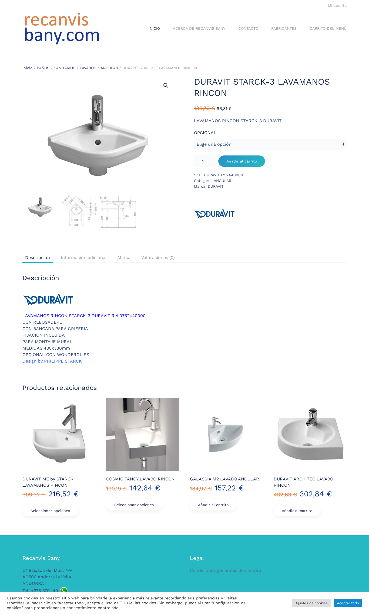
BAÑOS (43, 68)
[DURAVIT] (214, 214)
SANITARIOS (64, 68)
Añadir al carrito (241, 161)
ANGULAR (109, 68)
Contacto (248, 28)
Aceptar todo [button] (348, 603)
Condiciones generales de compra (225, 570)
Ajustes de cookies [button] (312, 603)
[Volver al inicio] (61, 28)
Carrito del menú (328, 28)
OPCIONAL (205, 132)
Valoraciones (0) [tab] (158, 257)
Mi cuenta (337, 5)
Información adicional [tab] (84, 257)
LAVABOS (88, 68)
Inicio (154, 28)
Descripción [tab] (37, 257)
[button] (166, 85)
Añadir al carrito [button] (213, 505)
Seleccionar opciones (50, 511)
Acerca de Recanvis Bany (199, 28)
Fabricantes (284, 28)
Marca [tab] (124, 257)
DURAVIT (215, 186)
